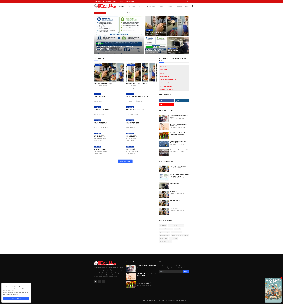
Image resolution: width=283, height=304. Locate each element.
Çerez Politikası (160, 300)
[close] (29, 285)
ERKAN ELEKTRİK (111, 13)
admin (97, 51)
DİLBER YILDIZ (173, 191)
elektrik (182, 225)
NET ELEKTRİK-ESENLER (135, 110)
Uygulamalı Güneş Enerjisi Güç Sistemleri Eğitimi (178, 142)
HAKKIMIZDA (121, 1)
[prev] (186, 13)
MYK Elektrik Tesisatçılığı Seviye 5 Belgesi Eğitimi (178, 125)
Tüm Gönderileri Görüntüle (150, 59)
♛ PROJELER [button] (122, 6)
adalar (170, 225)
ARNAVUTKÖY (163, 225)
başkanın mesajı (168, 229)
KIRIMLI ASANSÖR (132, 123)
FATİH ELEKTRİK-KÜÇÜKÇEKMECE (138, 97)
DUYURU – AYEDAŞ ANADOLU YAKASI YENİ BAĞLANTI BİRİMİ (154, 50)
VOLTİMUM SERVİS (100, 123)
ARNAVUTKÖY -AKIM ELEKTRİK (156, 32)
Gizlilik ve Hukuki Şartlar (149, 300)
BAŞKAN (114, 1)
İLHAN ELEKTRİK (132, 136)
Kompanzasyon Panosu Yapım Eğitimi (179, 149)
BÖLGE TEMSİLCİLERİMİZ (166, 83)
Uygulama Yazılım (183, 300)
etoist (171, 118)
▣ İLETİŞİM (187, 6)
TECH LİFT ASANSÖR (101, 110)
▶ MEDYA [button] (169, 6)
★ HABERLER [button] (131, 6)
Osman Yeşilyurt (163, 238)
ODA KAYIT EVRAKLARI (130, 1)
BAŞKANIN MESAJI (107, 1)
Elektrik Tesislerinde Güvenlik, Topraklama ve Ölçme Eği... (177, 133)
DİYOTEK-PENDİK (100, 149)
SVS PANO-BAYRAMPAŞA (103, 83)
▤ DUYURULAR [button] (151, 6)
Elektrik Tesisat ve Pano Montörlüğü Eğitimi (179, 116)
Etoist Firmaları (173, 238)
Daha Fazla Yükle (124, 161)
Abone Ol (186, 271)
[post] (119, 35)
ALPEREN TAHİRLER (175, 200)
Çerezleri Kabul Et (16, 298)
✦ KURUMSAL (140, 6)
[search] (192, 6)
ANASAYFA (163, 66)
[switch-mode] (188, 1)
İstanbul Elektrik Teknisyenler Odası (180, 235)
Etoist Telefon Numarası (165, 241)
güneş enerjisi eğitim (164, 232)
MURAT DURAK (173, 208)
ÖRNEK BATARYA (100, 136)
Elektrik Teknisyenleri (165, 235)
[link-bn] (273, 290)
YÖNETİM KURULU (98, 1)
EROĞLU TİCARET (100, 97)
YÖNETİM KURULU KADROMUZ (168, 79)
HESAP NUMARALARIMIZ (166, 89)
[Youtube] (103, 281)
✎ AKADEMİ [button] (161, 6)
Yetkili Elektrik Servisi (176, 232)
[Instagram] (99, 281)
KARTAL (176, 225)
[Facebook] (95, 281)
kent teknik (177, 229)
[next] (188, 13)
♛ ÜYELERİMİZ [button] (178, 6)
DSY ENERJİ (130, 149)
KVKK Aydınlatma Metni (172, 300)
